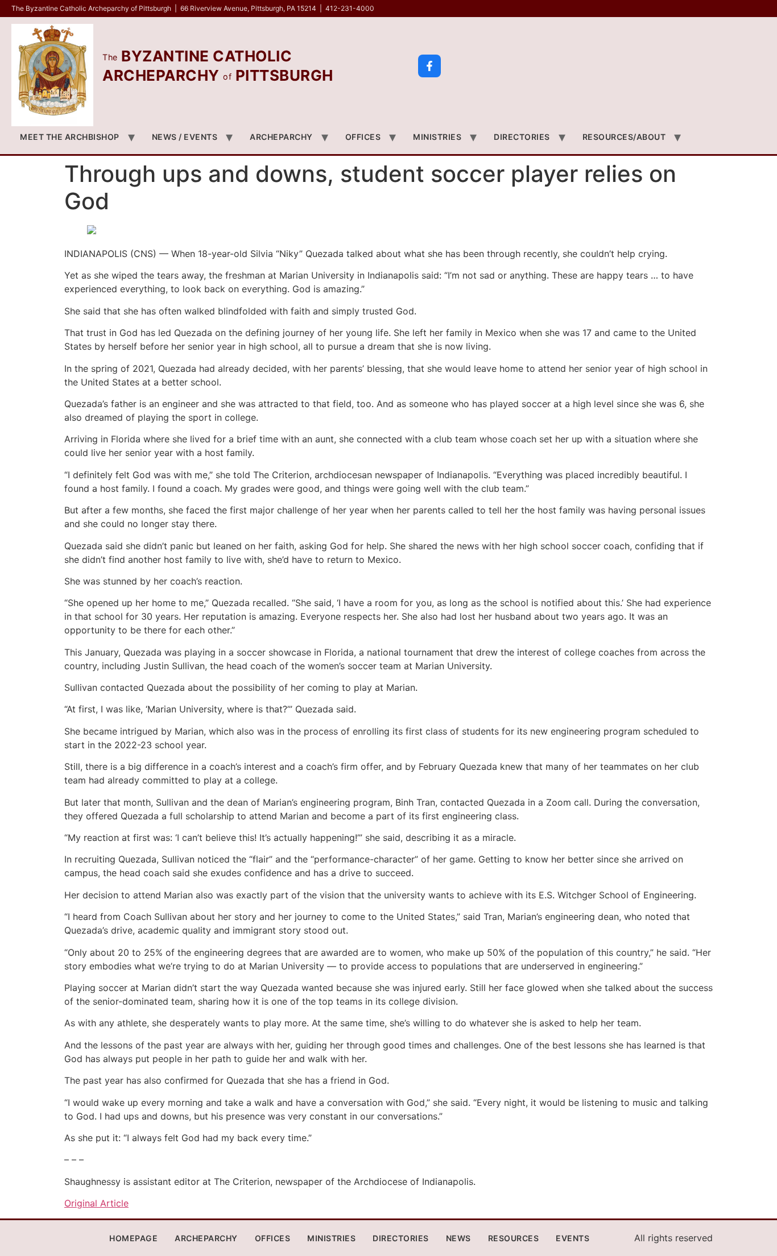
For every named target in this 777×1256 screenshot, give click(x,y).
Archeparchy (281, 137)
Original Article (96, 1203)
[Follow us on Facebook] (429, 66)
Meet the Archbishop (69, 137)
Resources (513, 1238)
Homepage (133, 1238)
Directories (522, 137)
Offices (363, 137)
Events (572, 1238)
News (458, 1238)
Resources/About (624, 137)
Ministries (437, 137)
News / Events (185, 137)
